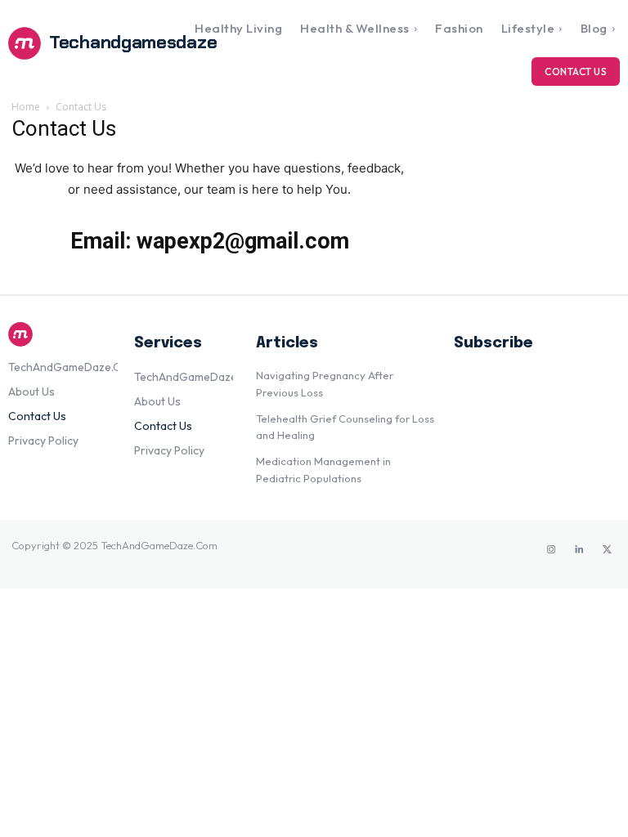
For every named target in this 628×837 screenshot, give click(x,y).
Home (25, 107)
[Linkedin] (579, 550)
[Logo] (63, 334)
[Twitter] (607, 550)
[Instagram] (551, 550)
